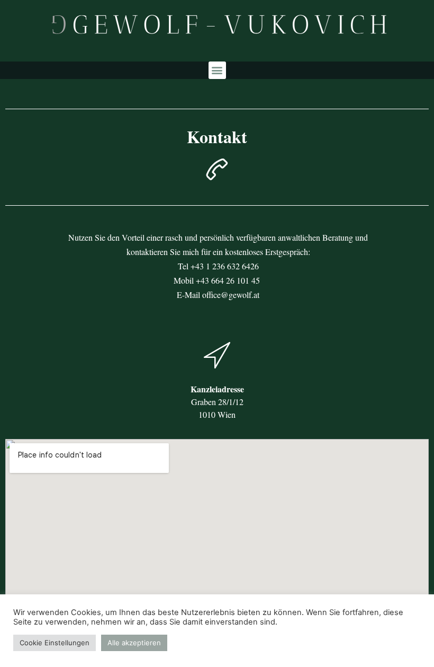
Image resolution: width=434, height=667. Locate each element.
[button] (217, 70)
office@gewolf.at (230, 294)
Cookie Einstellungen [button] (54, 642)
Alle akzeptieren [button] (134, 642)
